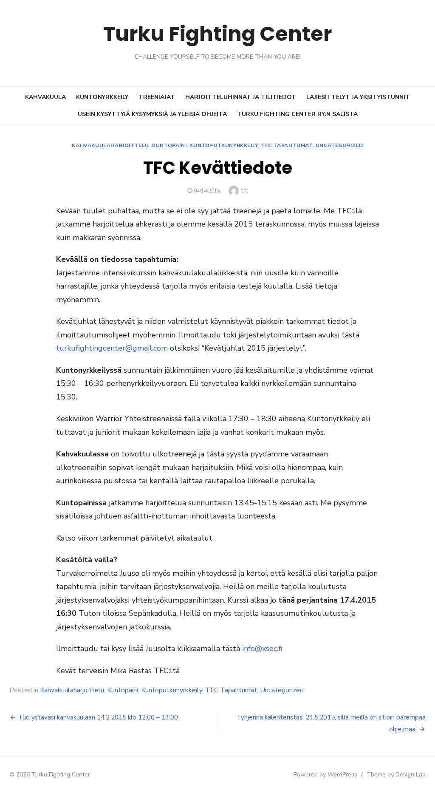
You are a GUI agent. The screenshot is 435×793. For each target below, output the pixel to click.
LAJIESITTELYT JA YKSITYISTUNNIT (358, 97)
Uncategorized (339, 145)
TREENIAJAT (156, 97)
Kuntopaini (169, 145)
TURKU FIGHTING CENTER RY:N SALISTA (297, 114)
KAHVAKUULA (45, 97)
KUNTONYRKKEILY (102, 97)
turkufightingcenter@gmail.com (113, 348)
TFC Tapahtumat (286, 145)
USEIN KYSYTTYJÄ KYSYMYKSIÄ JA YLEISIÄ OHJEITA (152, 114)
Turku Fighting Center (217, 34)
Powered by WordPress (325, 774)
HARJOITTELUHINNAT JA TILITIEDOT (240, 97)
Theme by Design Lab (396, 774)
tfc (244, 191)
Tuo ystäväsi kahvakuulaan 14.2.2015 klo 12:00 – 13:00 (98, 717)
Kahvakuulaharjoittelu (110, 145)
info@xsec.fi (262, 648)
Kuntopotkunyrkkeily (223, 145)
